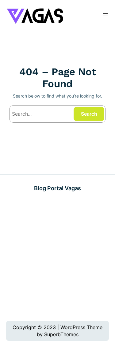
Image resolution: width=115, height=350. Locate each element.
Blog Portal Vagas (57, 188)
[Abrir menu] (105, 14)
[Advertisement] (57, 256)
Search (89, 114)
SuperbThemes (61, 334)
